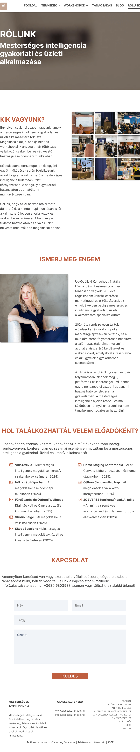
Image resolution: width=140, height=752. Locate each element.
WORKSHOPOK (74, 5)
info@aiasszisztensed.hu (22, 585)
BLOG (120, 5)
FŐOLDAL (30, 5)
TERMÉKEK (49, 5)
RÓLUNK (134, 5)
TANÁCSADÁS (102, 5)
